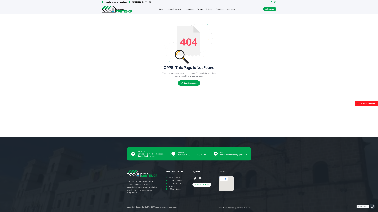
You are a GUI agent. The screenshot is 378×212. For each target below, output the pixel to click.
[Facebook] (271, 2)
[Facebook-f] (194, 178)
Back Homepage (190, 83)
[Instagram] (275, 2)
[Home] (117, 9)
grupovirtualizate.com (243, 208)
